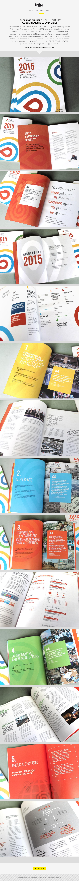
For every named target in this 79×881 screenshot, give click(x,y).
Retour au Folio (39, 868)
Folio (41, 10)
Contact (47, 10)
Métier (31, 10)
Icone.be (45, 877)
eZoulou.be (58, 877)
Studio (37, 10)
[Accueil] (39, 7)
